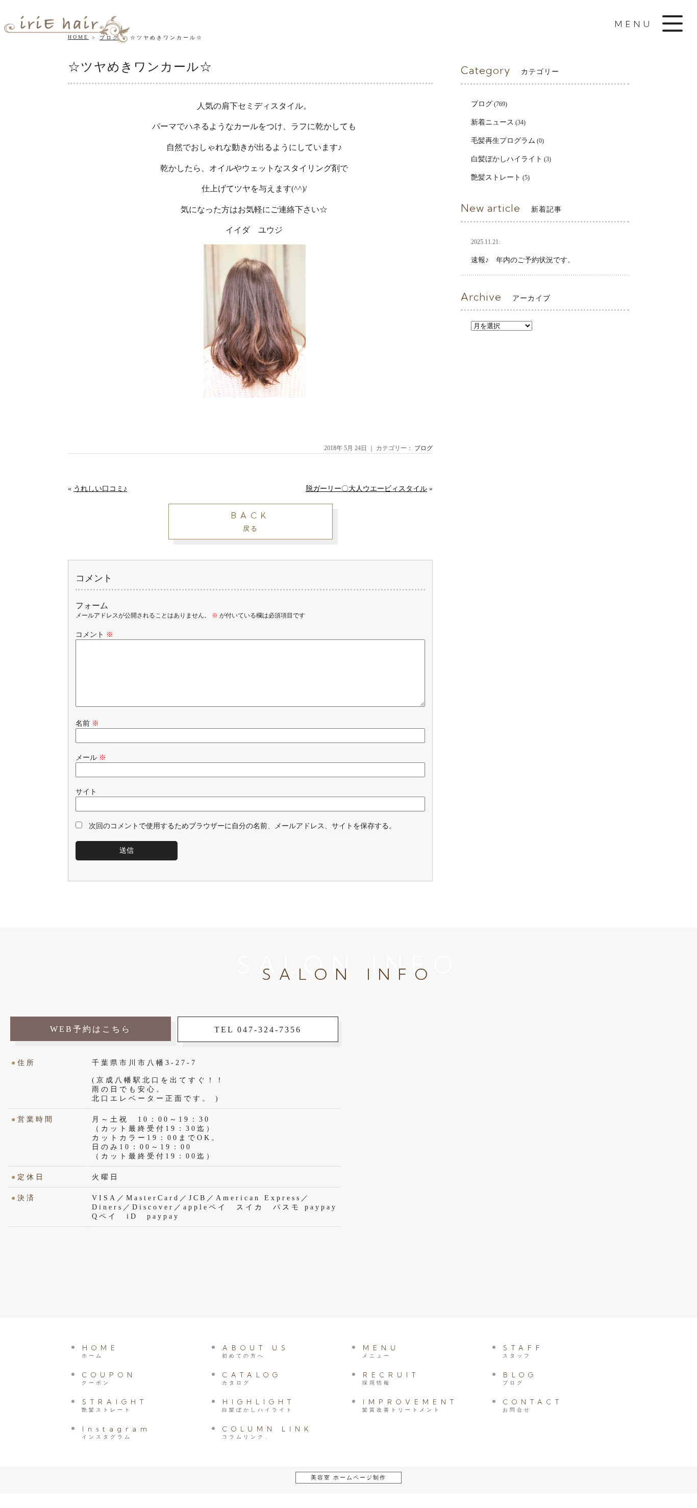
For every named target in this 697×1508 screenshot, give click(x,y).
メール (91, 757)
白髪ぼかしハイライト (506, 159)
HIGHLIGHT (258, 1405)
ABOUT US (255, 1351)
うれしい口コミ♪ (100, 488)
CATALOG (252, 1378)
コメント (94, 634)
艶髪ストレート (496, 177)
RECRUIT (390, 1378)
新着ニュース (492, 122)
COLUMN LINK (267, 1432)
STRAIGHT (114, 1405)
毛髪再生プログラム (503, 140)
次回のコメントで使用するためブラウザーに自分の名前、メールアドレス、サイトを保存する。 (242, 826)
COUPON (109, 1378)
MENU (381, 1351)
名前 (87, 723)
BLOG (520, 1378)
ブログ (423, 448)
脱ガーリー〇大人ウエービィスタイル (366, 488)
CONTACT (533, 1405)
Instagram (116, 1432)
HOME (100, 1351)
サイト (86, 792)
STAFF (523, 1351)
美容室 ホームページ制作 (348, 1477)
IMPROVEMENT (410, 1405)
